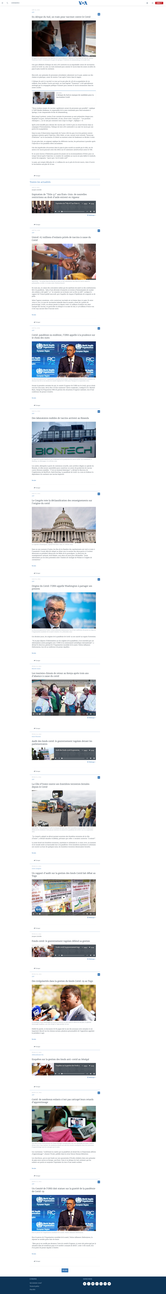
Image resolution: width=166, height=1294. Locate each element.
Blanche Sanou (36, 668)
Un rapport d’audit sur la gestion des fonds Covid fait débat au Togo (57, 882)
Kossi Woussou (36, 736)
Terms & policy (34, 1286)
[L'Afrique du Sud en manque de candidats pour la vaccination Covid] (44, 98)
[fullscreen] (94, 714)
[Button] (37, 176)
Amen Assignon (36, 868)
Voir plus (65, 1270)
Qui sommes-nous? (36, 1283)
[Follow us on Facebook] (84, 1283)
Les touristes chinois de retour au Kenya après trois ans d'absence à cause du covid (62, 682)
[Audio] (152, 3)
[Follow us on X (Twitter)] (88, 1283)
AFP (33, 12)
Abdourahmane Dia (37, 1055)
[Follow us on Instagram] (97, 1283)
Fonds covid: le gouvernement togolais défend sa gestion (75, 947)
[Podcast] (105, 1283)
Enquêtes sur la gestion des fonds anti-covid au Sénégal (74, 1066)
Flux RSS (32, 1289)
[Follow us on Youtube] (92, 1283)
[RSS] (101, 1283)
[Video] (147, 3)
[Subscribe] (109, 1283)
